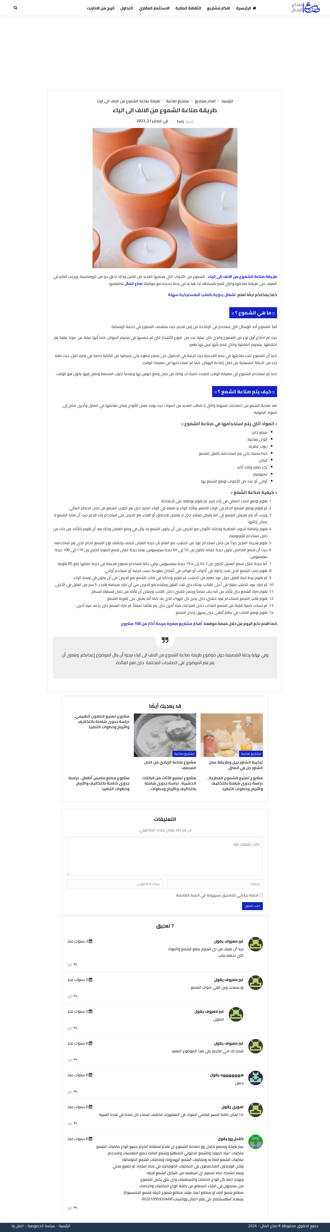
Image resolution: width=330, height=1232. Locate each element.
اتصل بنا (18, 1225)
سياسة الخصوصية (41, 1225)
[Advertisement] (165, 52)
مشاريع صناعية (251, 754)
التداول (126, 8)
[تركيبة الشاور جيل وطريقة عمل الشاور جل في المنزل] (232, 735)
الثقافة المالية (188, 8)
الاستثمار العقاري (154, 8)
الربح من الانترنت (101, 8)
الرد (70, 964)
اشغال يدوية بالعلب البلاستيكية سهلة (202, 294)
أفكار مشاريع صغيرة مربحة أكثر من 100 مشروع (161, 623)
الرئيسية (243, 8)
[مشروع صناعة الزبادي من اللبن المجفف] (165, 735)
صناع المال (134, 283)
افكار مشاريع (218, 8)
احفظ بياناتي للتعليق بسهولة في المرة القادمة (217, 895)
